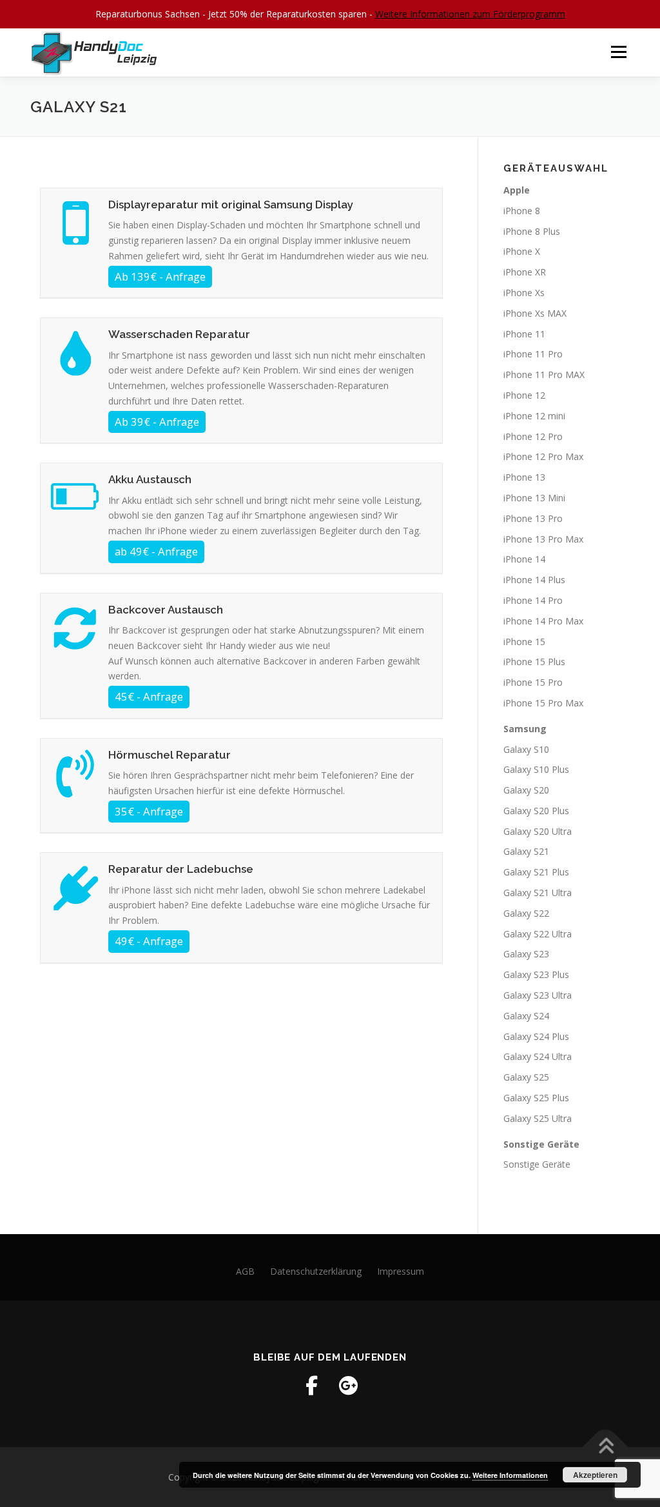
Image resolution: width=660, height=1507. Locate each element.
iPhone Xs (524, 292)
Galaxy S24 (526, 1016)
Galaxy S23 (526, 954)
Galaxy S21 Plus (536, 872)
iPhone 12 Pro (533, 436)
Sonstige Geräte (536, 1164)
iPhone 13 (524, 477)
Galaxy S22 (526, 913)
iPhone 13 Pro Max (543, 539)
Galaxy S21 (526, 851)
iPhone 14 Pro (533, 600)
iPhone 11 (524, 334)
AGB (245, 1271)
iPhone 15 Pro (533, 682)
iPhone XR (524, 272)
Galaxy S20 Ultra (537, 831)
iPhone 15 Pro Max (543, 703)
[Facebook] (312, 1385)
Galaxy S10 (526, 749)
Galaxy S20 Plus (536, 810)
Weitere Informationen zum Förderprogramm (470, 14)
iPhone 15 (524, 641)
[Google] (348, 1385)
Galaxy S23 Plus (536, 974)
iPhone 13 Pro (533, 518)
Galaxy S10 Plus (536, 769)
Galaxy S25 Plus (536, 1098)
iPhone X (521, 251)
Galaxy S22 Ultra (537, 934)
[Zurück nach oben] (605, 1447)
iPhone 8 (521, 211)
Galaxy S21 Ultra (537, 892)
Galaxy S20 (526, 790)
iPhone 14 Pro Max (543, 621)
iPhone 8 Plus (531, 231)
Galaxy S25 (526, 1077)
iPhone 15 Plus (534, 661)
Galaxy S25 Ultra (537, 1118)
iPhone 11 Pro (533, 354)
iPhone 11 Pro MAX (544, 374)
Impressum (400, 1271)
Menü (618, 52)
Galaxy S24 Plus (536, 1036)
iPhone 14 (524, 559)
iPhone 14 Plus (534, 580)
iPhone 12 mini (534, 416)
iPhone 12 (524, 395)
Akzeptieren (595, 1475)
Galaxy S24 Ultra (537, 1056)
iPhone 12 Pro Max (543, 456)
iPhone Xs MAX (535, 313)
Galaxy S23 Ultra (537, 995)
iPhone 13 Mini (534, 498)
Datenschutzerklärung (316, 1271)
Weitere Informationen (510, 1475)
